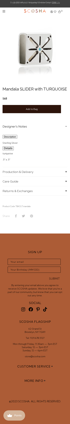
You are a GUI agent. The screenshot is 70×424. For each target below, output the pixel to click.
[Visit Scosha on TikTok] (45, 309)
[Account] (51, 12)
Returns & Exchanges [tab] (18, 191)
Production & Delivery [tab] (18, 172)
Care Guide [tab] (10, 181)
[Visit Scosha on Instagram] (23, 309)
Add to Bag (32, 109)
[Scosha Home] (35, 11)
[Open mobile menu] (4, 11)
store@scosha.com (35, 356)
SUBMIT (54, 278)
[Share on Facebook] (16, 216)
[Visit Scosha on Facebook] (31, 309)
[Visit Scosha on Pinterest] (38, 309)
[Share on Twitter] (23, 216)
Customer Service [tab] (34, 366)
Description (10, 136)
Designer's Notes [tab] (15, 126)
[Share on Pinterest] (31, 216)
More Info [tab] (33, 381)
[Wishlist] (55, 12)
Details (8, 148)
